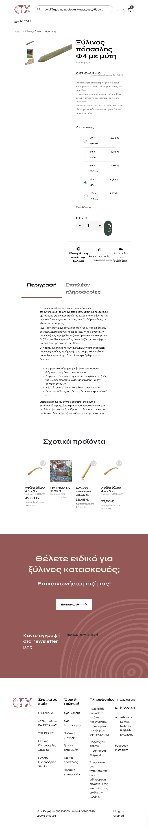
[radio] (99, 141)
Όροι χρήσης (72, 713)
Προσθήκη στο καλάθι (110, 228)
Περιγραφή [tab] (41, 285)
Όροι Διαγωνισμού (72, 723)
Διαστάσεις (85, 127)
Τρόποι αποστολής (71, 760)
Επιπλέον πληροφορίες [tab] (83, 288)
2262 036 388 (127, 699)
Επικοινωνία (71, 604)
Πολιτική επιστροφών (72, 772)
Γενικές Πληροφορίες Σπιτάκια (47, 745)
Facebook (121, 745)
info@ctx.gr (127, 707)
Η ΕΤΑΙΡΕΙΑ (45, 713)
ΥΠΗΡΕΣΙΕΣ (46, 733)
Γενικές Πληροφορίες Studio (47, 762)
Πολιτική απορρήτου (71, 735)
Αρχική (18, 31)
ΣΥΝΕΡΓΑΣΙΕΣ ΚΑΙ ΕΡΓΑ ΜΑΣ (47, 723)
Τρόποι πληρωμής (71, 747)
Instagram (121, 750)
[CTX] (22, 9)
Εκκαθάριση (83, 207)
